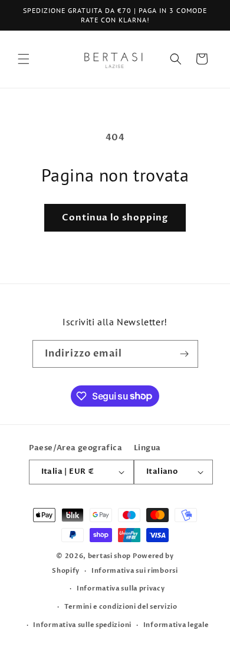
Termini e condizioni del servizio (121, 606)
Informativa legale (176, 625)
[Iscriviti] (185, 354)
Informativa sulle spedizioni (82, 625)
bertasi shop (109, 556)
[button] (24, 59)
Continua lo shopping (115, 217)
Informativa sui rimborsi (134, 570)
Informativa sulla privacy (121, 588)
